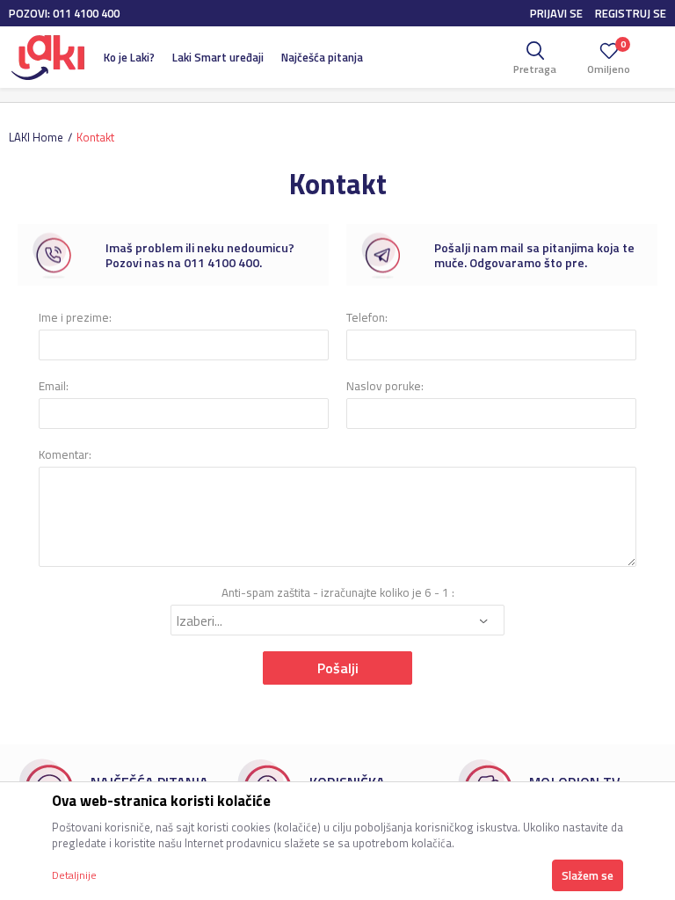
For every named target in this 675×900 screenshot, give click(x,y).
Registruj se (630, 13)
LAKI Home (36, 137)
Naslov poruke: (385, 386)
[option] (173, 255)
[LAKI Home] (47, 57)
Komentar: (65, 454)
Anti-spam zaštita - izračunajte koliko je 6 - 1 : (337, 592)
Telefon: (367, 317)
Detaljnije (74, 875)
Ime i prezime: (75, 317)
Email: (54, 386)
